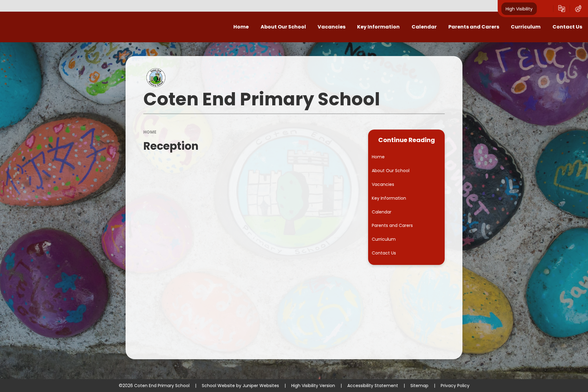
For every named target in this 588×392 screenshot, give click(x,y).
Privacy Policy (455, 386)
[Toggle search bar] (545, 9)
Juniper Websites (261, 386)
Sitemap (419, 386)
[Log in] (578, 9)
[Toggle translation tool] (561, 9)
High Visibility (519, 9)
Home (149, 132)
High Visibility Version (313, 386)
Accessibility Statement (372, 386)
